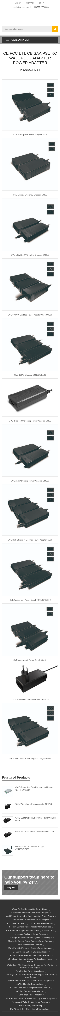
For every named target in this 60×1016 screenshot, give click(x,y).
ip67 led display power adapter (30, 984)
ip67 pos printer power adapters (30, 991)
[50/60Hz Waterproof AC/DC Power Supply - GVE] (30, 629)
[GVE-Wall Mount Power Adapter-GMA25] (7, 806)
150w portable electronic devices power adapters (30, 948)
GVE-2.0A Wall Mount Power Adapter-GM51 (35, 831)
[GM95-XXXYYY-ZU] (30, 728)
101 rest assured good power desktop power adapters (30, 998)
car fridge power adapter (30, 995)
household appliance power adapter (30, 934)
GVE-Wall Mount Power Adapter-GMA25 (33, 804)
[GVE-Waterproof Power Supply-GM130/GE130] (7, 850)
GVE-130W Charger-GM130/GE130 (30, 375)
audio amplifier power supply (41, 916)
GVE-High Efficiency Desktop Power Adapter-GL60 (30, 540)
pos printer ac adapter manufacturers (22, 930)
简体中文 (30, 3)
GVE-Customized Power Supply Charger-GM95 (30, 758)
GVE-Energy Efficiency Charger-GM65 (30, 195)
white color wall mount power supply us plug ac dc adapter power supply (30, 966)
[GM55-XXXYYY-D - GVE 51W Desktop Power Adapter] (30, 397)
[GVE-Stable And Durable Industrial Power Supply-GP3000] (7, 791)
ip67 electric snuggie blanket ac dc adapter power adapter (30, 960)
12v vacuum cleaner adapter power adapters (30, 987)
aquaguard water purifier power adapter (30, 1002)
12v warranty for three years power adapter (30, 1009)
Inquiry (11, 887)
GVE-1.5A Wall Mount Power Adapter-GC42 (30, 699)
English (18, 3)
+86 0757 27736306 (41, 7)
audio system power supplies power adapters (30, 955)
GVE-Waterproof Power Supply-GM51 (30, 660)
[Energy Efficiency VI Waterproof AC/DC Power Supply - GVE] (30, 105)
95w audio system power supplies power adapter (30, 941)
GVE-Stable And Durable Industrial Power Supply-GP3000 (34, 788)
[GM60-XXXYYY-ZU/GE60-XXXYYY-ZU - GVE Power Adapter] (30, 284)
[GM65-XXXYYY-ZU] (30, 164)
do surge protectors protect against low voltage (30, 937)
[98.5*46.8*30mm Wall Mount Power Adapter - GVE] (30, 679)
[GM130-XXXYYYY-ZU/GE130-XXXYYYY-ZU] (30, 344)
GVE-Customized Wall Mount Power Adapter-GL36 (36, 819)
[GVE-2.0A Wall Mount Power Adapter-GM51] (7, 834)
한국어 (42, 3)
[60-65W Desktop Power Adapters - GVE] (30, 510)
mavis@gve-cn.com (21, 7)
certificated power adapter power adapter (30, 912)
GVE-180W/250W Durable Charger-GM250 (30, 255)
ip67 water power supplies (30, 945)
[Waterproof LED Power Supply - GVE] (30, 569)
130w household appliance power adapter (30, 920)
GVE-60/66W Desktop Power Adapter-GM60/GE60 (30, 315)
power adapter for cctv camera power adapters (30, 980)
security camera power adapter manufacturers (30, 927)
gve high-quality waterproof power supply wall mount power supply (30, 975)
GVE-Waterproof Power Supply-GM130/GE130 (30, 600)
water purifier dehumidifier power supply (30, 909)
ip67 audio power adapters (41, 923)
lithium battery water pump (30, 1005)
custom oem (48, 930)
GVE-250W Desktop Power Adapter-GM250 (30, 481)
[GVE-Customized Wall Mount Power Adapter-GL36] (7, 820)
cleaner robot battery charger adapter (30, 952)
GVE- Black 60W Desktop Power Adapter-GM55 (30, 421)
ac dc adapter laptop (16, 923)
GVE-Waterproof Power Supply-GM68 (30, 135)
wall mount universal (15, 916)
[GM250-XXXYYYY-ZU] (30, 224)
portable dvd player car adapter (30, 971)
